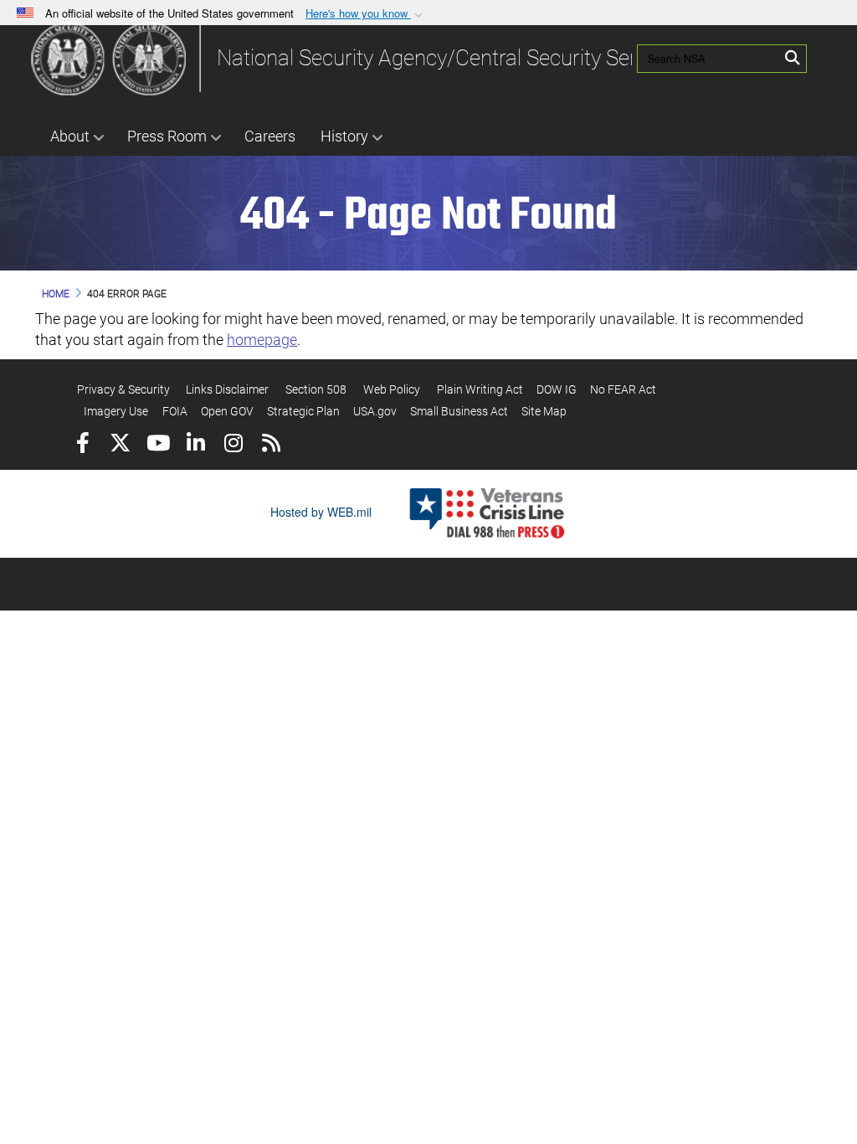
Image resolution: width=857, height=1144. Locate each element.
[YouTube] (157, 445)
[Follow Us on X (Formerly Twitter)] (120, 445)
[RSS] (270, 445)
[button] (365, 14)
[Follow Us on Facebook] (82, 445)
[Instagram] (233, 445)
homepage (262, 339)
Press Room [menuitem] (167, 136)
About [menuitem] (70, 136)
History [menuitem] (344, 136)
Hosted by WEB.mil (321, 511)
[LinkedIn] (195, 445)
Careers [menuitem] (269, 136)
